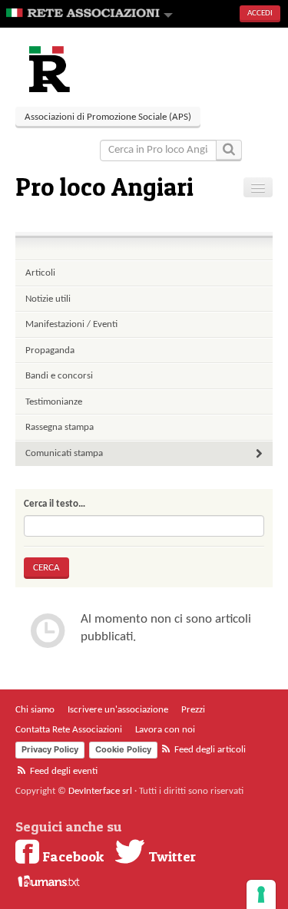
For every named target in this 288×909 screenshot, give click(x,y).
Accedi (260, 13)
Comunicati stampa (64, 453)
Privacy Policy (50, 749)
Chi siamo (35, 710)
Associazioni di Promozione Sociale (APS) (108, 117)
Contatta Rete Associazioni (68, 730)
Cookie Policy (123, 749)
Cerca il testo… (54, 504)
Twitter (170, 856)
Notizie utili (48, 299)
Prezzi (193, 710)
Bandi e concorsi (59, 376)
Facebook (71, 856)
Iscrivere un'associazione (118, 710)
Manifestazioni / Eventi (71, 324)
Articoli (40, 273)
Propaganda (49, 350)
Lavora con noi (165, 730)
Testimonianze (53, 402)
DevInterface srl (100, 791)
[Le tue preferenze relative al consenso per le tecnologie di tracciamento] (261, 894)
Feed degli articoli (209, 750)
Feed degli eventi (63, 771)
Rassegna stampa (59, 427)
